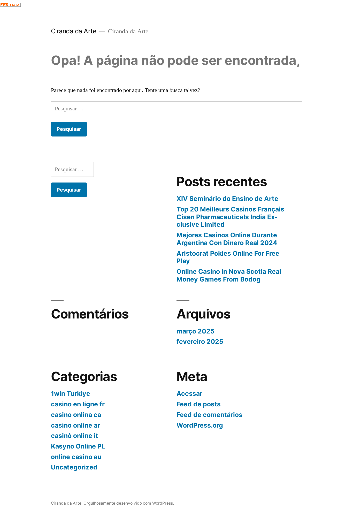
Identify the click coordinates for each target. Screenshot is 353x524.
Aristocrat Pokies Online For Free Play (228, 257)
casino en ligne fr (78, 404)
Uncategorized (74, 467)
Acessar (189, 393)
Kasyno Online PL (78, 446)
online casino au (76, 457)
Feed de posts (199, 404)
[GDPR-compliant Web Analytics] (10, 5)
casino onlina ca (76, 415)
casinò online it (74, 435)
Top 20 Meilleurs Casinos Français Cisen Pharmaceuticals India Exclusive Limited (230, 216)
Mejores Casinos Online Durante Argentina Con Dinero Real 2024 (227, 239)
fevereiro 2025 (200, 341)
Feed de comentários (209, 415)
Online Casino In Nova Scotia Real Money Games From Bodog (229, 275)
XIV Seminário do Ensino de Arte (227, 198)
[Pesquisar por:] (176, 108)
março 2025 (195, 331)
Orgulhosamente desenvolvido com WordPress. (128, 503)
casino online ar (75, 425)
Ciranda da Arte (73, 31)
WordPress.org (200, 425)
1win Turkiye (70, 393)
